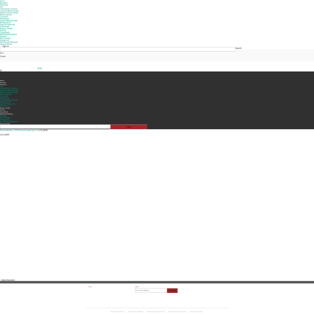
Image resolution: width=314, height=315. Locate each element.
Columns (4, 16)
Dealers (3, 36)
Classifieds (5, 32)
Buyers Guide (6, 28)
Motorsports (6, 14)
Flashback (4, 18)
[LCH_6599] (78, 240)
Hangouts (4, 40)
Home (3, 130)
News (2, 80)
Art (1, 7)
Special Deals (6, 44)
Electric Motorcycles (9, 12)
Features (4, 5)
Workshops (5, 38)
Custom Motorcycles (9, 10)
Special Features (7, 24)
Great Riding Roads (9, 20)
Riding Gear (5, 22)
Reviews (3, 3)
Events (3, 30)
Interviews (5, 26)
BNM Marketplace (8, 34)
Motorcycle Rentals (9, 42)
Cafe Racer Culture (8, 8)
